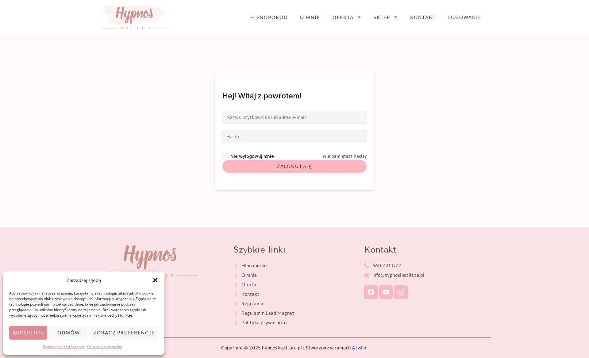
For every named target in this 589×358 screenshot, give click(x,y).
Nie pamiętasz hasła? (345, 156)
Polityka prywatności (104, 346)
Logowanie (465, 17)
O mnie (310, 17)
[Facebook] (371, 292)
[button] (155, 280)
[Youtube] (386, 292)
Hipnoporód (269, 17)
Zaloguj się (294, 166)
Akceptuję (28, 332)
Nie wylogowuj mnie (252, 156)
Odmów (68, 332)
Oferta (343, 17)
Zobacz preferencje (124, 332)
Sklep (382, 17)
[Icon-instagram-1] (401, 292)
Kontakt (423, 17)
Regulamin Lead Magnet (63, 346)
